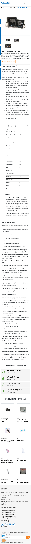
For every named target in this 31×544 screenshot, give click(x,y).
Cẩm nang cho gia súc (8, 514)
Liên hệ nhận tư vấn (9, 61)
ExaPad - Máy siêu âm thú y (7, 420)
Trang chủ (5, 7)
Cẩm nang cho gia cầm (8, 512)
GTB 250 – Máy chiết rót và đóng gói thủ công (23, 420)
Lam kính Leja (20, 440)
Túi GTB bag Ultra (21, 460)
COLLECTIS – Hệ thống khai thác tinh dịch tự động (7, 441)
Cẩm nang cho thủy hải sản (9, 518)
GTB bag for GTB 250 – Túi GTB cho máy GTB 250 (23, 481)
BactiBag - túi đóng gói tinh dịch (7, 481)
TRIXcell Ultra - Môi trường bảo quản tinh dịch (7, 461)
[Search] (28, 537)
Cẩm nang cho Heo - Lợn (9, 516)
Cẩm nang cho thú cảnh (8, 510)
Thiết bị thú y (13, 7)
